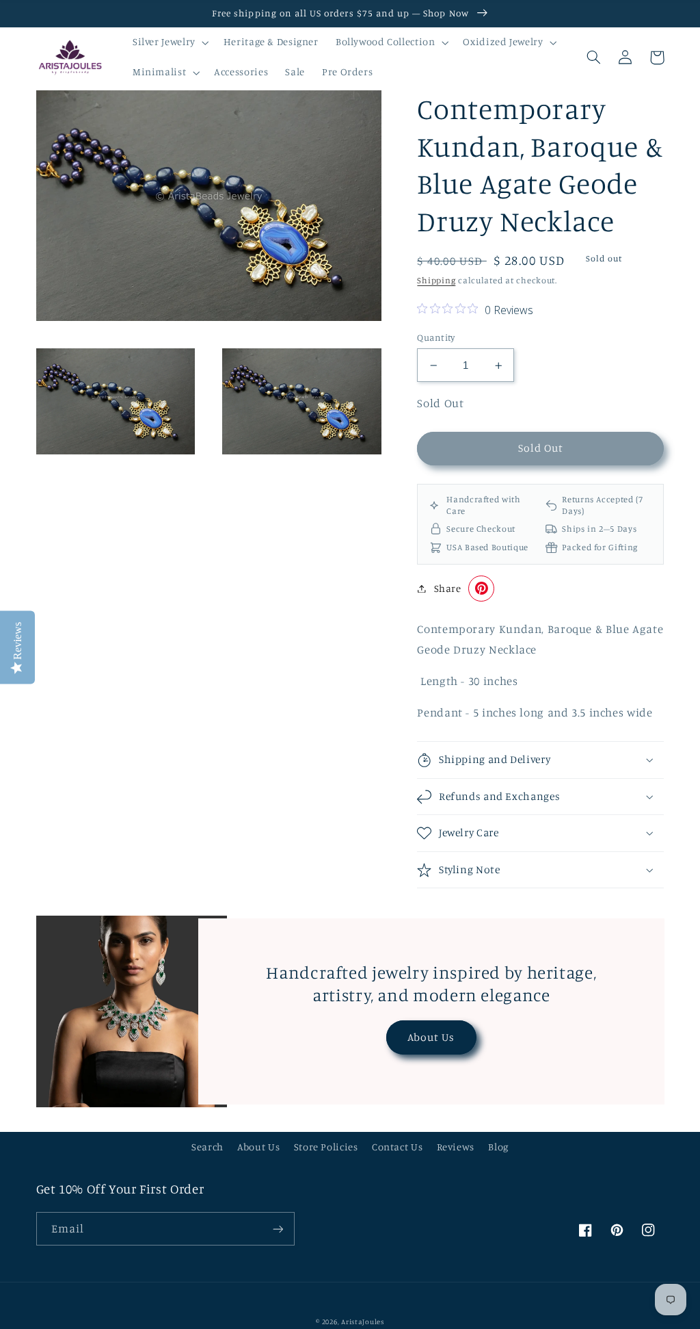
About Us (431, 1037)
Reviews (455, 1146)
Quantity (436, 337)
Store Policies (326, 1146)
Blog (498, 1146)
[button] (169, 42)
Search (207, 1146)
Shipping (436, 280)
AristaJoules (362, 1321)
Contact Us (397, 1146)
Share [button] (447, 588)
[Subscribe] (277, 1229)
